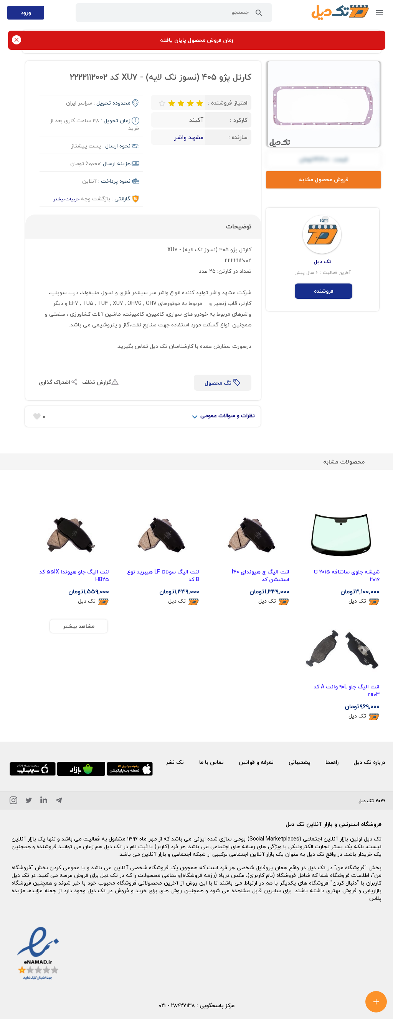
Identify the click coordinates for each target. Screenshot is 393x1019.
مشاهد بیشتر (78, 626)
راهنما (332, 762)
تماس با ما (211, 762)
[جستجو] (259, 14)
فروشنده (324, 291)
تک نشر (175, 762)
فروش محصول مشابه (323, 179)
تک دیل (357, 601)
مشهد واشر (188, 137)
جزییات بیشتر (66, 199)
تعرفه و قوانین (256, 762)
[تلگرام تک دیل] (58, 801)
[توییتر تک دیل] (28, 801)
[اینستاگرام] (13, 801)
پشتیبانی (299, 762)
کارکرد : (239, 120)
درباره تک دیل (369, 762)
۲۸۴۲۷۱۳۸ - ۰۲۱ (177, 1005)
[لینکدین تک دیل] (43, 801)
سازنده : (238, 137)
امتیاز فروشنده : (228, 103)
